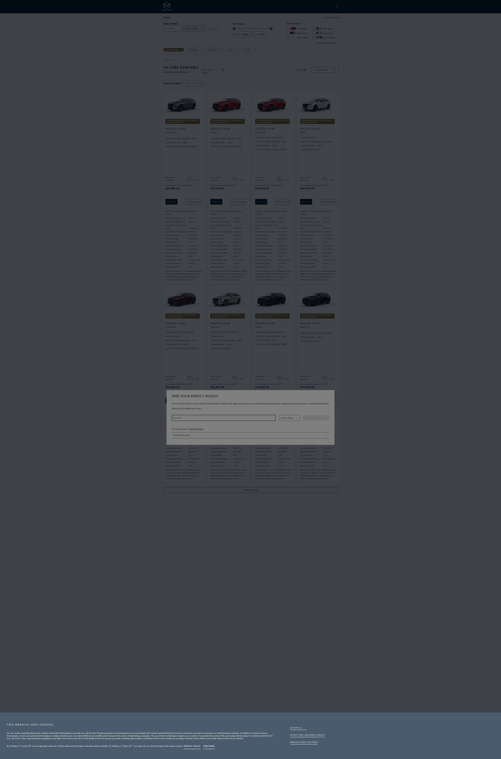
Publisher (209, 746)
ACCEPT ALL (296, 728)
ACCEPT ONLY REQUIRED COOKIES (307, 735)
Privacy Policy (192, 746)
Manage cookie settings (304, 742)
